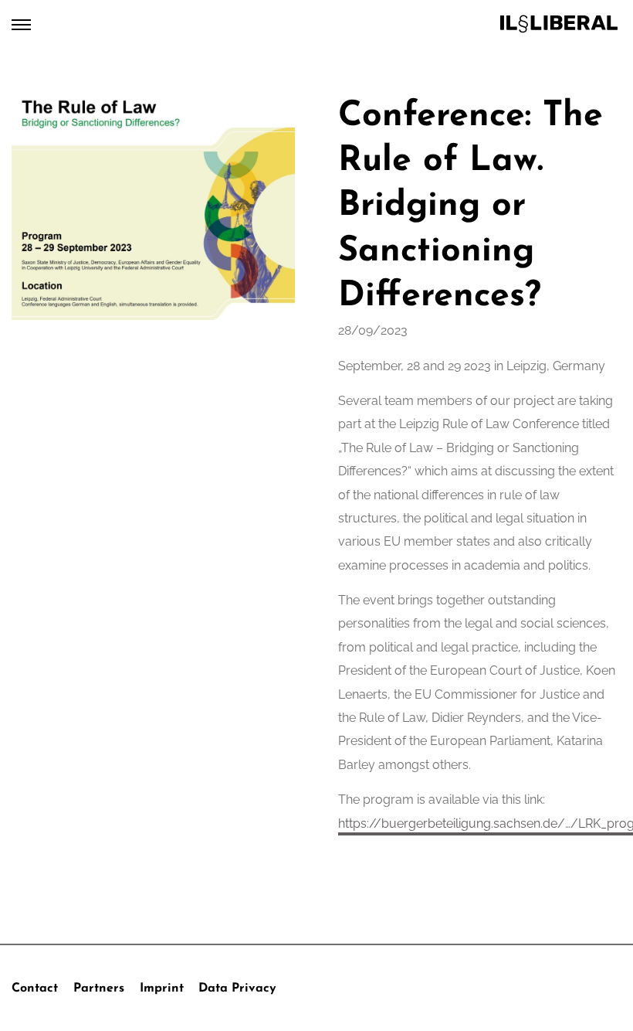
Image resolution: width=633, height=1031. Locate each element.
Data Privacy (237, 988)
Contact (35, 988)
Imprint (162, 988)
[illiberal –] (559, 24)
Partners (98, 988)
